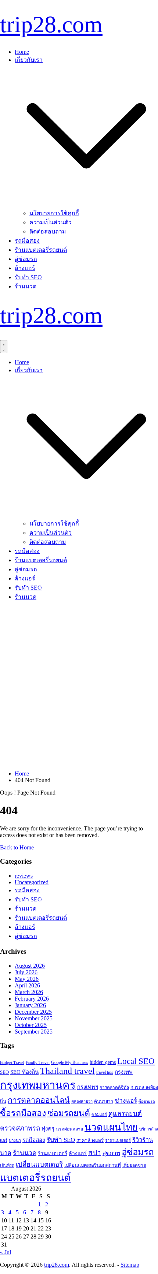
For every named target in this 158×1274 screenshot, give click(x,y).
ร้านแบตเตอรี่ (52, 1153)
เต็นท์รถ (7, 1165)
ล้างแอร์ (25, 268)
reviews (24, 876)
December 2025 (33, 1012)
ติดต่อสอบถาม (47, 231)
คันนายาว (103, 1101)
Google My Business (69, 1062)
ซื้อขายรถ (147, 1101)
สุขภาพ (111, 1153)
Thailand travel (67, 1071)
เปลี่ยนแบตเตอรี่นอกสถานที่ (92, 1165)
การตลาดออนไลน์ (39, 1100)
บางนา (15, 1140)
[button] (86, 205)
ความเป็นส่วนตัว (50, 222)
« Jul (5, 1252)
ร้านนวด (25, 286)
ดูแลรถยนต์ (125, 1113)
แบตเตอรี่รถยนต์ (35, 1177)
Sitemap (130, 1265)
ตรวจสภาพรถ (20, 1128)
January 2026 (30, 1005)
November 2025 (34, 1018)
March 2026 (29, 992)
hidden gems (103, 1062)
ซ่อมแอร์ (99, 1114)
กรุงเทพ (124, 1072)
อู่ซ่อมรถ (26, 259)
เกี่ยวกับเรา (29, 60)
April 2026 (27, 985)
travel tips (104, 1072)
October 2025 (31, 1025)
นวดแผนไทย (111, 1127)
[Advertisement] (79, 686)
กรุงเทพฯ (87, 1087)
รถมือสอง (27, 241)
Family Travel (38, 1062)
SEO (4, 1072)
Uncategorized (32, 882)
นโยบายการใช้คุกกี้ (54, 213)
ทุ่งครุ (48, 1128)
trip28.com (51, 24)
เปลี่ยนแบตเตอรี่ (39, 1164)
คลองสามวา (82, 1101)
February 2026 (32, 998)
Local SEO (136, 1061)
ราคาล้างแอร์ (90, 1140)
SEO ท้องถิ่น (24, 1072)
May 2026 (27, 979)
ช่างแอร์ (126, 1100)
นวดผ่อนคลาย (69, 1129)
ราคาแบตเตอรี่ (118, 1140)
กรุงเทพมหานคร (38, 1085)
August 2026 (30, 966)
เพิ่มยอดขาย (134, 1165)
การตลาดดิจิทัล (114, 1087)
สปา (94, 1153)
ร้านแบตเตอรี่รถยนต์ (41, 250)
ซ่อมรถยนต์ (68, 1113)
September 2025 (34, 1031)
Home (22, 52)
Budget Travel (12, 1062)
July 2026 (26, 972)
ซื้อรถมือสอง (23, 1113)
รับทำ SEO (28, 277)
